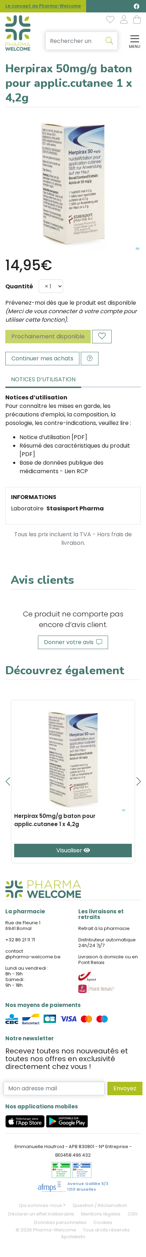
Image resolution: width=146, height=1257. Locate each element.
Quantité (19, 286)
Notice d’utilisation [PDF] (53, 437)
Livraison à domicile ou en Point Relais (108, 959)
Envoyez (124, 1088)
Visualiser (70, 850)
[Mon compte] (124, 20)
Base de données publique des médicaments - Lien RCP (61, 467)
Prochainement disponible (48, 336)
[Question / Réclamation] (90, 358)
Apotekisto (73, 1237)
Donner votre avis (70, 642)
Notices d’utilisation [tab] (43, 379)
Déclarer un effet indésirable (41, 1214)
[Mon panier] (137, 20)
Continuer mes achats (42, 358)
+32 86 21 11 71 (20, 939)
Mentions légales (100, 1214)
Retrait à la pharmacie (104, 928)
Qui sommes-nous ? (42, 1205)
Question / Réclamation (100, 1205)
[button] (7, 781)
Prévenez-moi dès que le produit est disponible (70, 303)
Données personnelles (60, 1222)
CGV (133, 1214)
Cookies (103, 1222)
